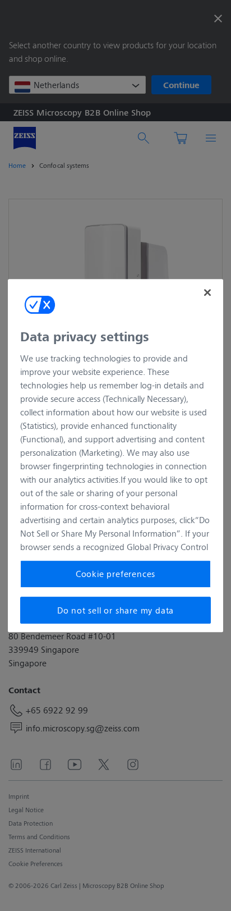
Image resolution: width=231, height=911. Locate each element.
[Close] (207, 292)
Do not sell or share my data (115, 610)
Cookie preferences (115, 574)
